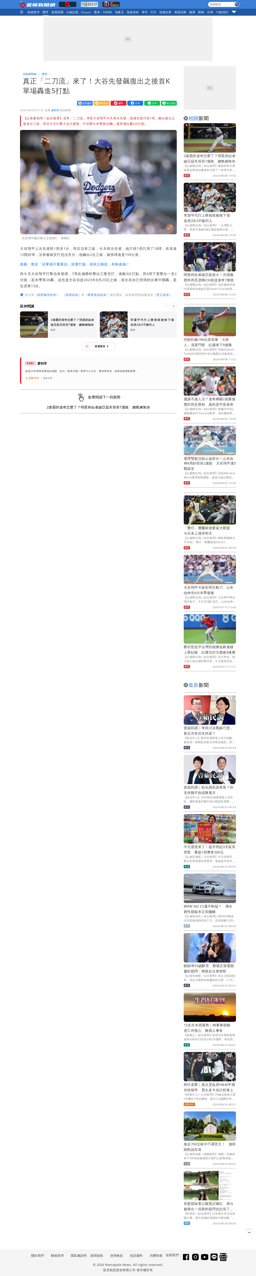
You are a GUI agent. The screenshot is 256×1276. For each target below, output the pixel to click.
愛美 (97, 12)
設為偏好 (84, 103)
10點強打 (222, 12)
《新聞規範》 (72, 295)
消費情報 (156, 1255)
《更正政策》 (162, 295)
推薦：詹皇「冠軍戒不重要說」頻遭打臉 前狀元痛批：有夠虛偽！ (75, 264)
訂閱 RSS (34, 378)
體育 (45, 12)
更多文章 (48, 378)
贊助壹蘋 (101, 103)
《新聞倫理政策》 (46, 295)
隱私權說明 (77, 1255)
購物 (201, 12)
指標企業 (165, 12)
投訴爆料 (136, 1255)
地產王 (119, 12)
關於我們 (37, 1255)
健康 (192, 12)
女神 (210, 12)
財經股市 (34, 12)
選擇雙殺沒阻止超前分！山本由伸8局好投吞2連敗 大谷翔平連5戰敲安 (210, 463)
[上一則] (166, 306)
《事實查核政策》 (97, 295)
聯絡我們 (57, 1255)
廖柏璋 (55, 110)
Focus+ (86, 12)
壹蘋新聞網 (29, 74)
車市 (145, 12)
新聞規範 (96, 1255)
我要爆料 (118, 103)
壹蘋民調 (57, 12)
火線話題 (72, 12)
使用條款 (116, 1255)
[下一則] (173, 306)
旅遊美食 (133, 12)
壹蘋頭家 (180, 12)
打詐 (153, 12)
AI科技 (107, 12)
